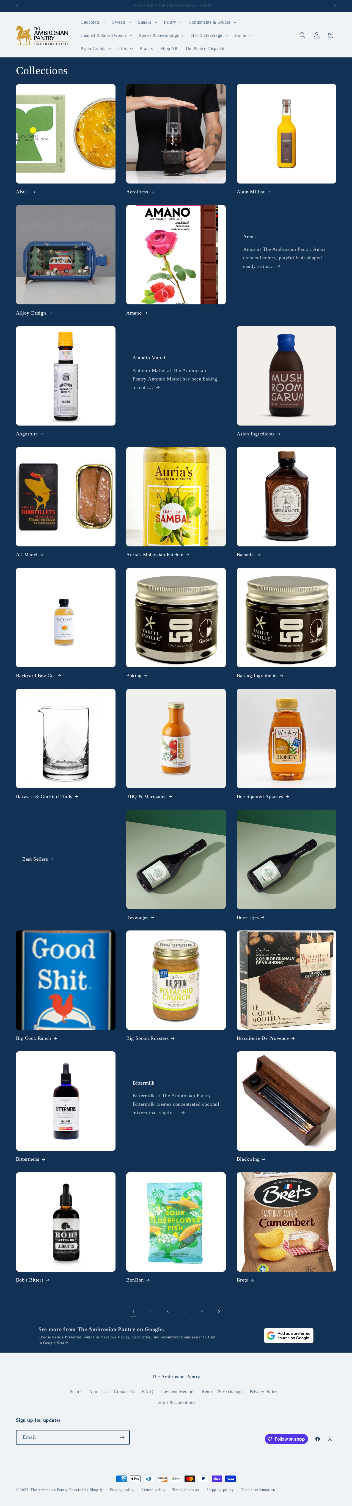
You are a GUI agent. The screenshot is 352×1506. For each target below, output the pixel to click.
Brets (242, 1280)
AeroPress (137, 191)
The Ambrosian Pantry (49, 1490)
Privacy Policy (264, 1391)
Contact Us (124, 1391)
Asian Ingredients (256, 434)
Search (76, 1391)
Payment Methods (178, 1391)
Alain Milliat (251, 191)
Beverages (137, 917)
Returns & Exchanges (222, 1391)
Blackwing (248, 1159)
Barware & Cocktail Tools (44, 796)
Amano (134, 313)
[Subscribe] (122, 1437)
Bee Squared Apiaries (260, 796)
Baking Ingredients (257, 675)
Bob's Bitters (30, 1280)
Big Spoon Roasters (147, 1038)
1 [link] (133, 1311)
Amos (249, 236)
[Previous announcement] (17, 6)
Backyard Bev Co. (36, 675)
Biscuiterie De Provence (263, 1038)
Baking (134, 675)
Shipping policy (220, 1490)
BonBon (135, 1280)
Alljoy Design (31, 313)
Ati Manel (27, 554)
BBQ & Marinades (146, 796)
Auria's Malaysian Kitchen (154, 554)
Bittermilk (144, 1083)
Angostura (27, 434)
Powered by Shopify (86, 1490)
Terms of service (186, 1490)
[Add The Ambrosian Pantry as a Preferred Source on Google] (289, 1335)
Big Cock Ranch (33, 1038)
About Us (98, 1391)
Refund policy (153, 1490)
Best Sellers (35, 859)
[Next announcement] (335, 6)
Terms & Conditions (176, 1402)
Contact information (258, 1490)
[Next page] (219, 1312)
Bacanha (246, 554)
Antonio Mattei (149, 357)
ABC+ (22, 191)
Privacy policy (122, 1490)
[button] (92, 22)
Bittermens (27, 1159)
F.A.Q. (148, 1391)
